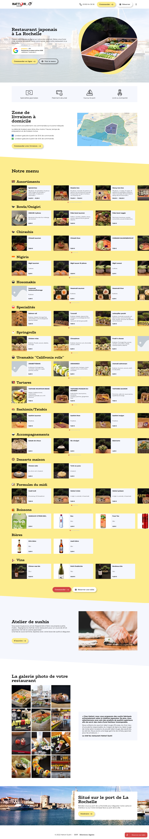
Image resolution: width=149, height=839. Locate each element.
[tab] (68, 202)
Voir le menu (50, 61)
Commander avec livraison (26, 146)
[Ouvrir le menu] (136, 4)
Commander (104, 4)
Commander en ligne (23, 61)
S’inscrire (18, 640)
